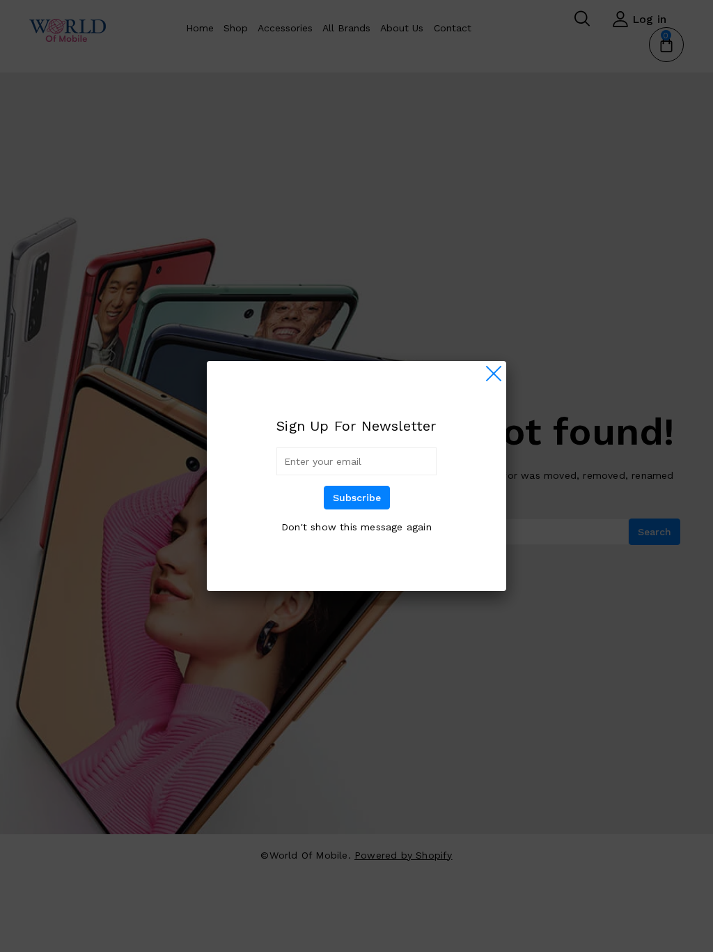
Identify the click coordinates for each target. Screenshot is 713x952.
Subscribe (357, 497)
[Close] (493, 373)
